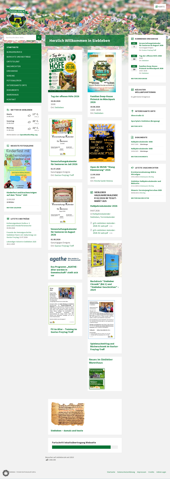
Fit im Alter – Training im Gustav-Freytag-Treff (64, 331)
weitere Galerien (14, 208)
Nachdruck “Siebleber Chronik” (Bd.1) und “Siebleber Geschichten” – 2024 (104, 285)
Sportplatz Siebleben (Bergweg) (145, 121)
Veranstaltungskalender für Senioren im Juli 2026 (64, 163)
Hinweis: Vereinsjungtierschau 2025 (146, 190)
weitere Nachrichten (140, 198)
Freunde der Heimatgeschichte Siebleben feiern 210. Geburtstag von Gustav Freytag (21, 234)
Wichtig (151, 177)
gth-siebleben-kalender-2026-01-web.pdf (104, 224)
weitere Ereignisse (139, 79)
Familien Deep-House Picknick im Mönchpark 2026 (102, 99)
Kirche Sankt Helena (103, 180)
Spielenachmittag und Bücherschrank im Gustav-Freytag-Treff (104, 346)
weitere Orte (136, 126)
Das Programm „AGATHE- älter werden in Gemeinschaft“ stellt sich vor (64, 271)
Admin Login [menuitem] (161, 472)
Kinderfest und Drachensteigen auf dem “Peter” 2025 (22, 193)
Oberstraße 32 (137, 115)
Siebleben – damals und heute (67, 430)
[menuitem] (23, 47)
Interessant (144, 177)
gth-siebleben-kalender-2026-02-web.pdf (104, 231)
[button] (6, 473)
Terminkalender (107, 217)
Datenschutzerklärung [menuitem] (126, 472)
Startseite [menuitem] (111, 472)
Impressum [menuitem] (141, 472)
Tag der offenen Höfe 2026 (65, 96)
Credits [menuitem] (151, 472)
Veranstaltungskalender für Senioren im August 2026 (64, 231)
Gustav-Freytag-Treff (64, 175)
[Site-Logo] (17, 29)
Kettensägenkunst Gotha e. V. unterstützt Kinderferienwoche (19, 224)
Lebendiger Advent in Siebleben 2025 (21, 241)
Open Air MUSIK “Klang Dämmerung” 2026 (102, 168)
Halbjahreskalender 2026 (103, 205)
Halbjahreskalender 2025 (141, 148)
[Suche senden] (38, 37)
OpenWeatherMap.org (29, 134)
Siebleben (59, 107)
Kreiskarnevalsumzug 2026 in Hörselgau (143, 173)
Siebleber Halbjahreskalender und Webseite (146, 182)
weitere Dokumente (139, 157)
